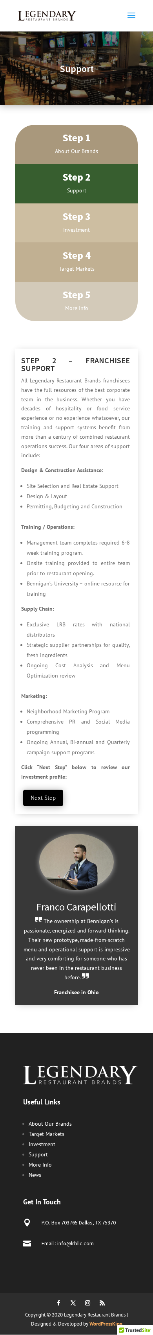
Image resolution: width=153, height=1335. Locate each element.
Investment (42, 1144)
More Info (40, 1164)
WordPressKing (105, 1323)
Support (38, 1154)
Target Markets (46, 1133)
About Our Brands (50, 1123)
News (35, 1174)
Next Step (43, 797)
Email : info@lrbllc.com (68, 1243)
